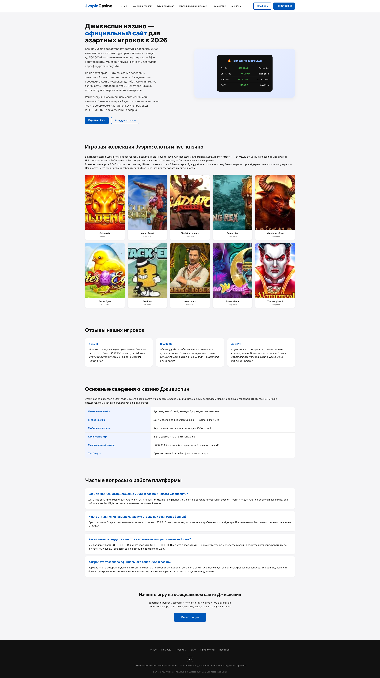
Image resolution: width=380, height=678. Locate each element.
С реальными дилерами (193, 5)
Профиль (262, 5)
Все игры (236, 5)
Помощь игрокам (142, 5)
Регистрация (284, 5)
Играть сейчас (97, 120)
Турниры (181, 649)
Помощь (166, 649)
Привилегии (219, 5)
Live (193, 649)
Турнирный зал (165, 5)
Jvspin (98, 5)
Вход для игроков (125, 120)
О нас (124, 5)
